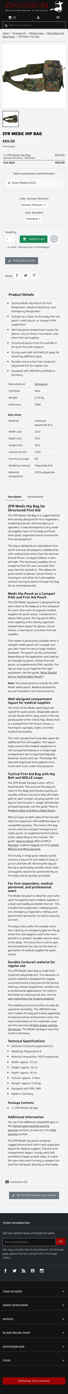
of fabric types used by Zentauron (32, 1027)
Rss (23, 1270)
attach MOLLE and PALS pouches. (33, 847)
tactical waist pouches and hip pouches (28, 1128)
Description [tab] (15, 497)
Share (17, 275)
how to (35, 845)
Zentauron (41, 384)
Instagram (41, 1270)
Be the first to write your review (36, 1195)
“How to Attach (24, 841)
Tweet (25, 275)
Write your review (23, 260)
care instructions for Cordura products (31, 999)
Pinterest (34, 275)
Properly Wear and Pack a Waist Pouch (31, 810)
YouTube (32, 1270)
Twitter (14, 1270)
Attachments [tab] (35, 497)
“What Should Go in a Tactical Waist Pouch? (32, 675)
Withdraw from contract (34, 1381)
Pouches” (13, 845)
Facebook (5, 1270)
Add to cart (34, 239)
